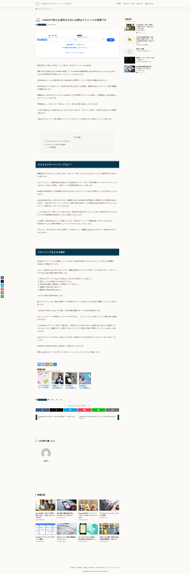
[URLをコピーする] (112, 410)
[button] (42, 410)
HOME (73, 567)
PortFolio (79, 567)
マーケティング (42, 24)
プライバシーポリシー (112, 567)
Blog (85, 567)
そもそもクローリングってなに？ (58, 141)
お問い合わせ (100, 567)
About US (91, 567)
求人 (61, 399)
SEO (57, 399)
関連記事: (53, 147)
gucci (46, 461)
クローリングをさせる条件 (56, 144)
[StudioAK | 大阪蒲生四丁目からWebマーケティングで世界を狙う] (37, 4)
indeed (52, 399)
